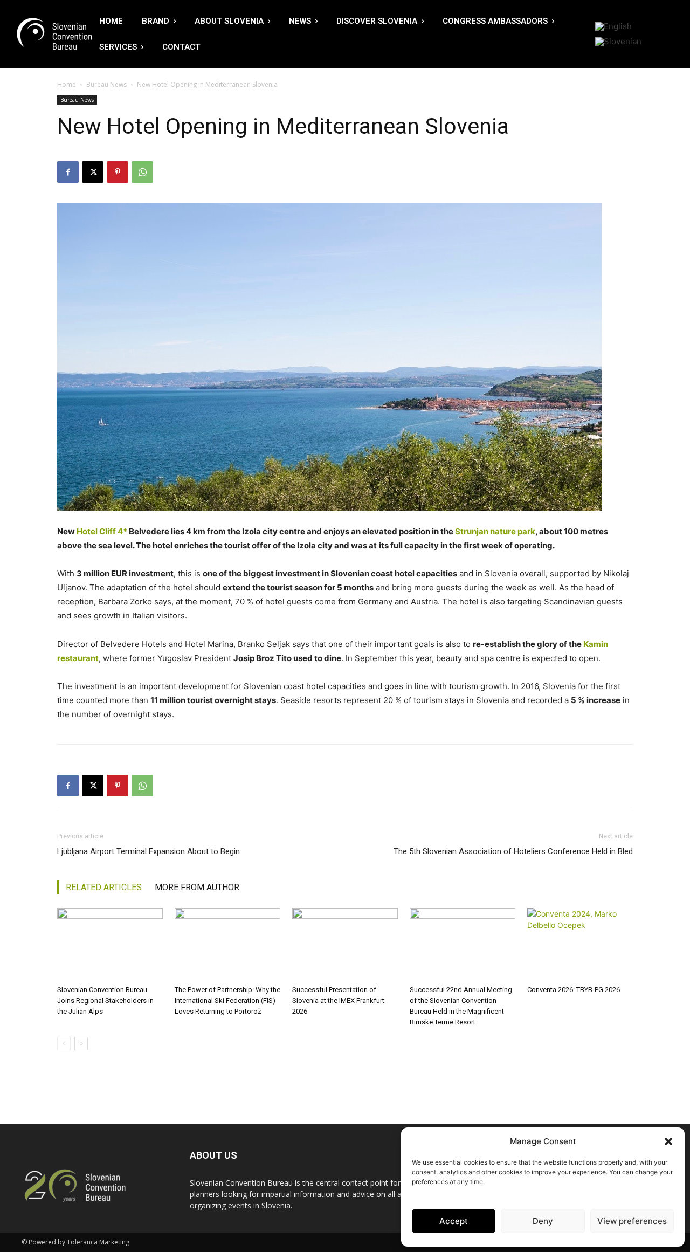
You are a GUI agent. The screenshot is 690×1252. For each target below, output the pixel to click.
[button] (668, 1141)
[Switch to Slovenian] (618, 41)
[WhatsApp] (142, 172)
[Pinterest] (117, 172)
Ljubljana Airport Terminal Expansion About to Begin (148, 851)
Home (66, 84)
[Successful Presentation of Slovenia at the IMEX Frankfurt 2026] (345, 944)
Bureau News (106, 84)
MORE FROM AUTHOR (197, 887)
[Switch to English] (613, 26)
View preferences (632, 1221)
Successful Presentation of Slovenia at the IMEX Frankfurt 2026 (338, 1000)
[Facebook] (68, 172)
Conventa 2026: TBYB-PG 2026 (573, 990)
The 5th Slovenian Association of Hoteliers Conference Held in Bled (513, 851)
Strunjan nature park (495, 531)
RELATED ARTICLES (104, 887)
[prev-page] (64, 1043)
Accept (453, 1221)
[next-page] (81, 1043)
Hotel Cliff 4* (102, 531)
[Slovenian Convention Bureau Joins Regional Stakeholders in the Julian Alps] (110, 944)
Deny (543, 1221)
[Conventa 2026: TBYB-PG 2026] (580, 944)
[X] (93, 172)
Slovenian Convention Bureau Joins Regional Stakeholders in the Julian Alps (105, 1000)
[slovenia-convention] (53, 34)
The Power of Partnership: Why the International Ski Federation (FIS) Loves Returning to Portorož (227, 1000)
